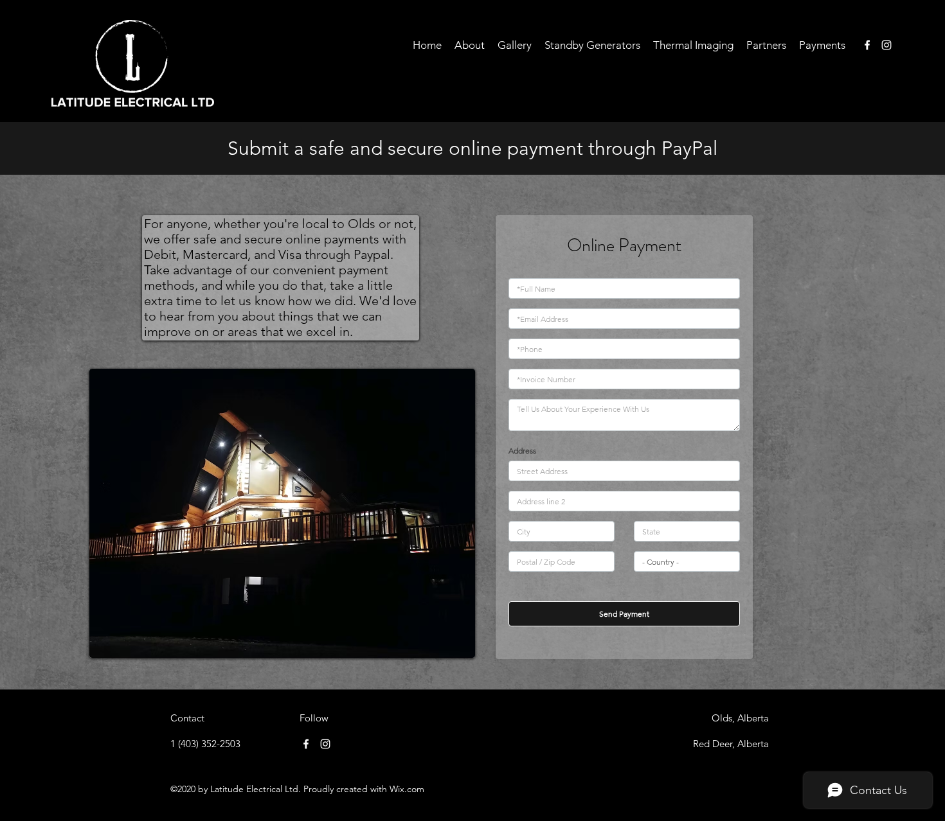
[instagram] (886, 45)
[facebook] (867, 45)
